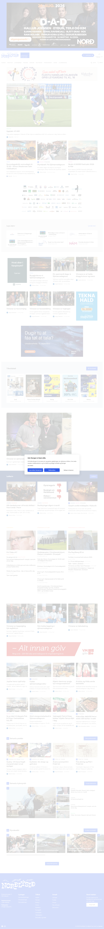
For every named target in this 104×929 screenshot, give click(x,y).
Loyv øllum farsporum (35, 470)
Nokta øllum (52, 470)
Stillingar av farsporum (68, 470)
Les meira (30, 465)
